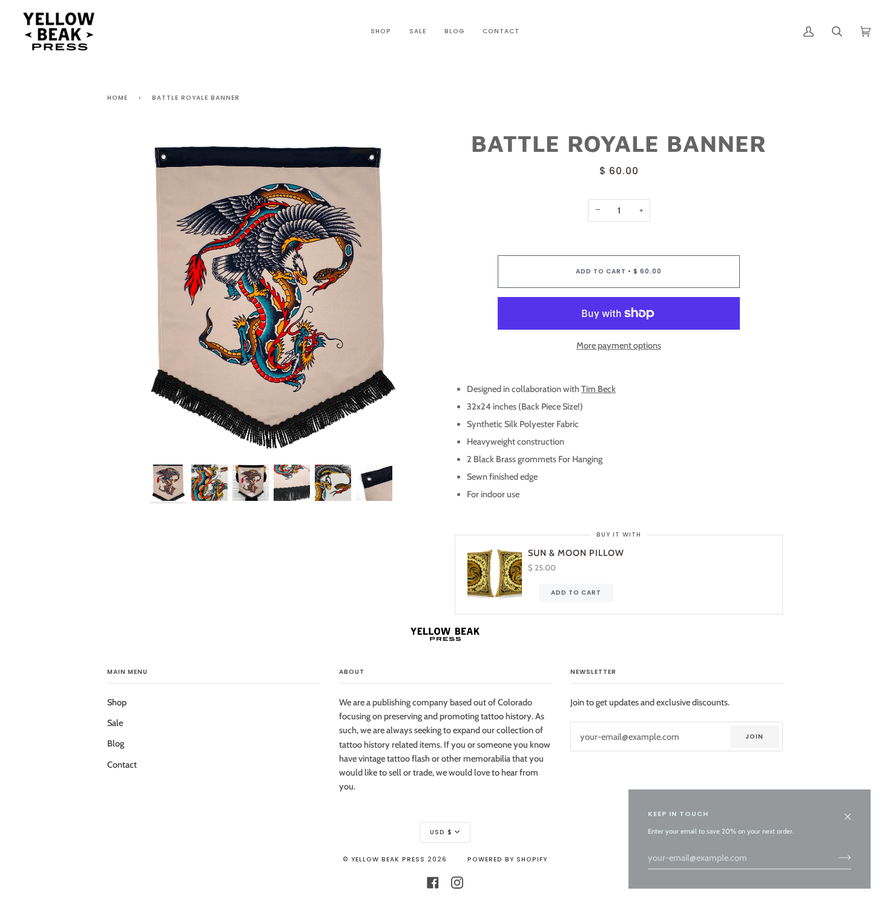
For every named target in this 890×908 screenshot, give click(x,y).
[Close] (853, 810)
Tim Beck (598, 389)
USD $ (441, 832)
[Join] (835, 857)
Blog (115, 743)
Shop (117, 702)
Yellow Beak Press (388, 859)
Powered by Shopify (507, 859)
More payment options (618, 345)
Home (117, 97)
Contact (122, 764)
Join (754, 736)
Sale (115, 722)
